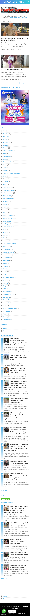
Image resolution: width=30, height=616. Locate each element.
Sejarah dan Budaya (8, 294)
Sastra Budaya (7, 291)
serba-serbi (6, 303)
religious (5, 283)
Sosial (4, 305)
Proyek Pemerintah (8, 277)
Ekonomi (5, 170)
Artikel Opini (6, 142)
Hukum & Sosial (7, 187)
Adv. (4, 131)
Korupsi (5, 204)
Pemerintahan (7, 257)
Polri (4, 274)
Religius (5, 286)
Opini (9, 21)
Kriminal (5, 212)
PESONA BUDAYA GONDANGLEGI (11, 70)
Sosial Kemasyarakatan (9, 308)
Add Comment (18, 49)
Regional (5, 280)
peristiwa (5, 263)
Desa (4, 167)
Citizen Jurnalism (8, 162)
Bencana (5, 145)
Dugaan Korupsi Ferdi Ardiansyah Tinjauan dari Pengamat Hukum (17, 541)
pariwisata (6, 241)
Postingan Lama (24, 83)
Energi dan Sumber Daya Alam (11, 173)
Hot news (5, 181)
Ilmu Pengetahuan (8, 198)
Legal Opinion (7, 221)
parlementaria (7, 246)
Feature (4, 21)
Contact (9, 606)
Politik (5, 272)
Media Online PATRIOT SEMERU (18, 613)
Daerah (5, 165)
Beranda (5, 328)
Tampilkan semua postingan (18, 18)
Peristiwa (5, 266)
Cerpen (5, 159)
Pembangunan (7, 249)
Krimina (5, 207)
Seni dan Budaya (7, 300)
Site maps (15, 608)
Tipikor (5, 317)
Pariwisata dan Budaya (9, 243)
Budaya (5, 153)
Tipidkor (5, 314)
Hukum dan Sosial (8, 193)
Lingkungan (6, 224)
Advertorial (6, 134)
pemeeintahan (7, 255)
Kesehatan (6, 201)
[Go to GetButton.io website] (3, 614)
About (3, 606)
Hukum (5, 184)
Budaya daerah (7, 156)
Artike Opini (6, 136)
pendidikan (6, 260)
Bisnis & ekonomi (8, 151)
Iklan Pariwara (7, 196)
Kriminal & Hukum (8, 215)
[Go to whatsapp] (4, 611)
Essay (4, 176)
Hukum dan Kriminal (8, 190)
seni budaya (6, 297)
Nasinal (5, 229)
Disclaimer (25, 606)
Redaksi (5, 331)
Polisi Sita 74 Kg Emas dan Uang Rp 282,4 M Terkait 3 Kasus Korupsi (17, 370)
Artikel (5, 139)
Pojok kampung (7, 269)
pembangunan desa (8, 252)
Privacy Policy (16, 606)
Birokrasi (5, 148)
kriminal (5, 210)
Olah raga (5, 235)
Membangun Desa (8, 227)
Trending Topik (7, 319)
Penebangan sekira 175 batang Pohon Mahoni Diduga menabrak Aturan (19, 400)
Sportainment (6, 311)
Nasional (5, 232)
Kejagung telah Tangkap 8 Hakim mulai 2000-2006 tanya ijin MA (18, 357)
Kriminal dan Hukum (8, 218)
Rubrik (4, 289)
